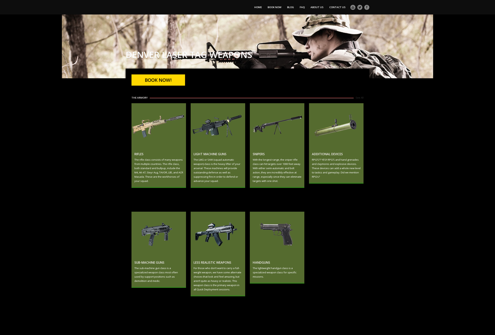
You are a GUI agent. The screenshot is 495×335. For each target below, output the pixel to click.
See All (360, 97)
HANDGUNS (261, 262)
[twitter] (359, 7)
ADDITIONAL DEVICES (327, 154)
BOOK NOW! (158, 80)
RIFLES (138, 154)
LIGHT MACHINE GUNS (210, 154)
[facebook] (366, 7)
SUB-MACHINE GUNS (149, 262)
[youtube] (352, 7)
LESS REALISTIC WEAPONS (212, 262)
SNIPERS (259, 154)
